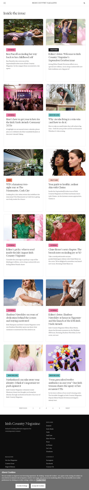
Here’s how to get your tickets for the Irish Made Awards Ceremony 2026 (23, 122)
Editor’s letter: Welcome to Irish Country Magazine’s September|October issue (65, 57)
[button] (4, 3)
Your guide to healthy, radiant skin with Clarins (63, 186)
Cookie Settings (22, 486)
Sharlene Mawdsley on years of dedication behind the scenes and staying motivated (22, 318)
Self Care (54, 180)
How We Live (54, 115)
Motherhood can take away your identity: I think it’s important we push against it (23, 383)
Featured (54, 49)
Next (68, 408)
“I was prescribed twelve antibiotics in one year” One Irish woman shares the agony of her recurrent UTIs (65, 384)
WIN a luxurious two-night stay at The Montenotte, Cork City (18, 187)
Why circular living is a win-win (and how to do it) (64, 120)
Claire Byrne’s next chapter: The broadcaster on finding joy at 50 (65, 251)
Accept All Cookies (38, 486)
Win (9, 180)
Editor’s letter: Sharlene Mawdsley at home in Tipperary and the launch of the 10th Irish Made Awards (65, 319)
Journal (11, 49)
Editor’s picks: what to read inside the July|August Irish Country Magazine (20, 253)
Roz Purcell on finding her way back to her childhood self (21, 55)
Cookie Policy (41, 480)
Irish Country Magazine (44, 3)
